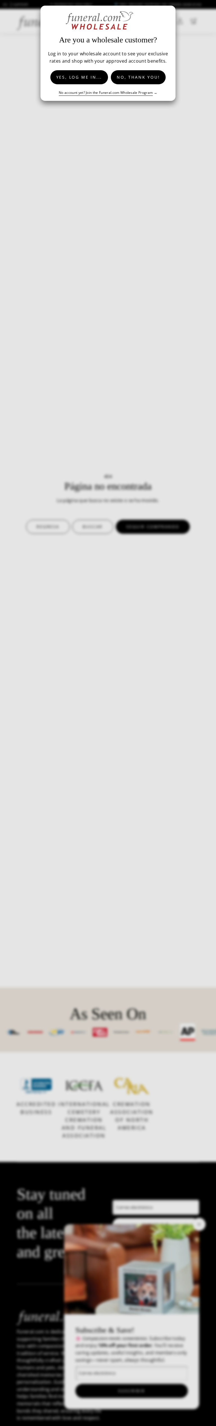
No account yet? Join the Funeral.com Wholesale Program (106, 92)
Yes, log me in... (79, 77)
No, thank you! (138, 77)
